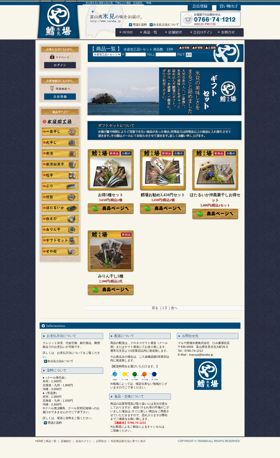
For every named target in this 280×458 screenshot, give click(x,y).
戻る (155, 308)
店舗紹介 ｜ (67, 441)
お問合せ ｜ (102, 441)
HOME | (40, 441)
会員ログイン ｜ (85, 441)
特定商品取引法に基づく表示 (128, 441)
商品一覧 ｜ (52, 441)
